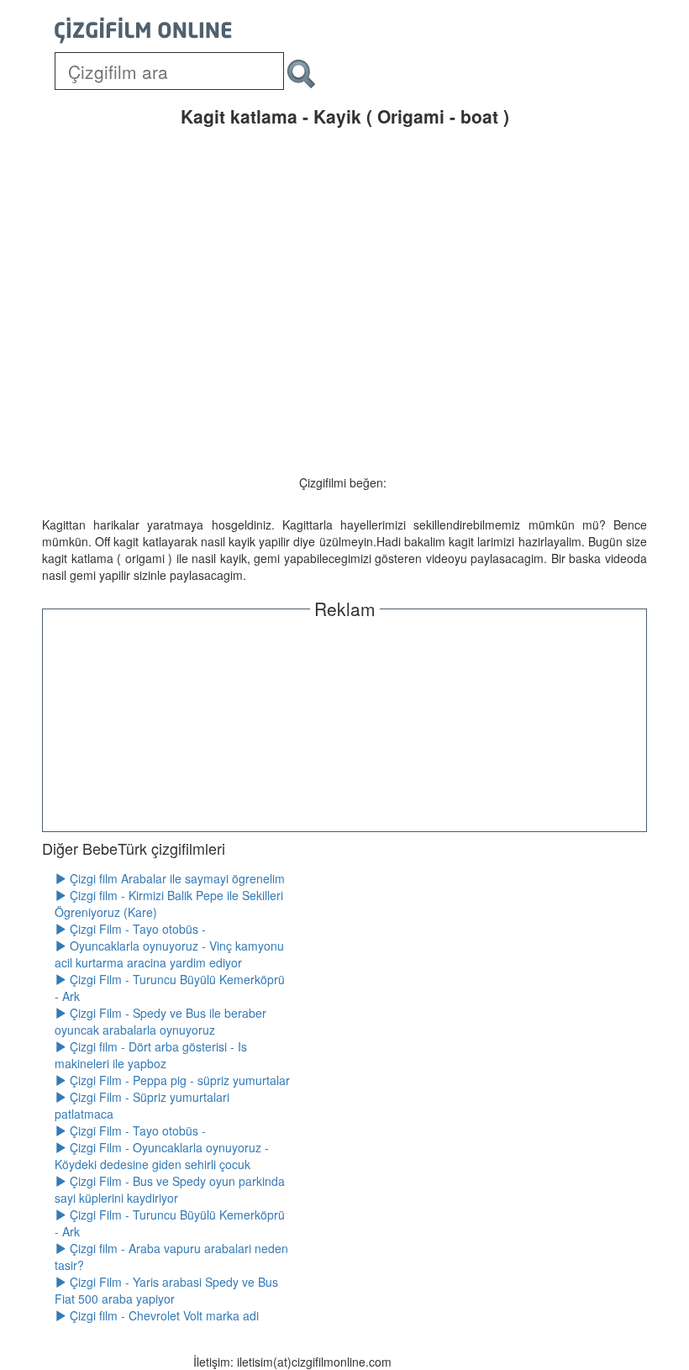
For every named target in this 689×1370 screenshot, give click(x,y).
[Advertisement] (344, 723)
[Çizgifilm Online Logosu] (143, 30)
